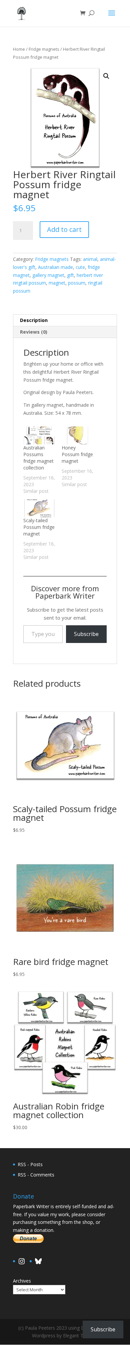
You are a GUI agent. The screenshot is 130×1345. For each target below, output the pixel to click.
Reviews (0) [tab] (33, 332)
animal (90, 259)
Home (19, 49)
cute (80, 267)
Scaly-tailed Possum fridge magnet (39, 527)
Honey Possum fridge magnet (77, 454)
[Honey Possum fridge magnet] (77, 435)
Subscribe (86, 634)
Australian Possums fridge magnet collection (38, 457)
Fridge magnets (44, 49)
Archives (22, 1281)
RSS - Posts (30, 1164)
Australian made (55, 267)
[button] (106, 76)
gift (70, 275)
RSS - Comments (36, 1174)
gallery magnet (48, 275)
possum (76, 283)
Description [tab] (34, 320)
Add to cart (64, 229)
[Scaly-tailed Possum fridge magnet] (39, 508)
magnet (57, 283)
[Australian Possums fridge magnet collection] (39, 435)
